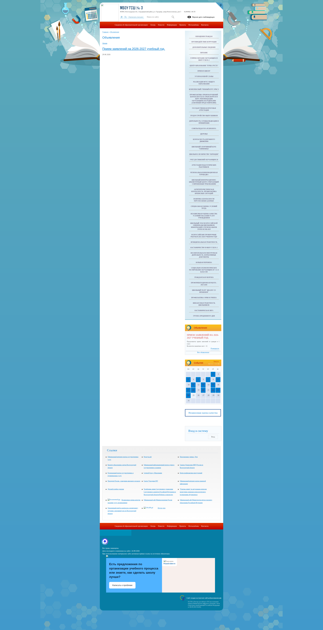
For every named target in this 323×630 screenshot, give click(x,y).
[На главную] (121, 17)
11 (193, 385)
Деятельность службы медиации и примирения (204, 122)
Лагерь (152, 25)
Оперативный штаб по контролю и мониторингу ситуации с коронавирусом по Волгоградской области (123, 510)
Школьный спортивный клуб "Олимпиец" (204, 148)
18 (193, 390)
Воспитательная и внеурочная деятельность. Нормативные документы (204, 255)
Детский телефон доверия (116, 489)
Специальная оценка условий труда (204, 207)
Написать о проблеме (122, 585)
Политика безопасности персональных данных (203, 200)
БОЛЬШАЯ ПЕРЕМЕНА (204, 262)
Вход (213, 437)
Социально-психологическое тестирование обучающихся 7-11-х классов (204, 270)
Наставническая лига (204, 310)
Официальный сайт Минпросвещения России (158, 500)
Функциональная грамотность (204, 242)
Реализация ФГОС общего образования (204, 83)
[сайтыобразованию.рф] (219, 6)
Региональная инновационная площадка (204, 173)
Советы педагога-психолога (204, 128)
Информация (172, 25)
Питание (204, 53)
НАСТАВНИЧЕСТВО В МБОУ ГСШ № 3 (204, 247)
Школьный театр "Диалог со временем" (204, 291)
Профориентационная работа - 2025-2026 (204, 284)
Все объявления (203, 352)
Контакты (204, 25)
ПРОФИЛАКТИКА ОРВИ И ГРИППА (204, 298)
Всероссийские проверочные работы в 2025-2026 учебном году (204, 236)
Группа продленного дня (204, 316)
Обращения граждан (203, 36)
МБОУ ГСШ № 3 (131, 8)
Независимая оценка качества (203, 413)
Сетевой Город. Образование (153, 473)
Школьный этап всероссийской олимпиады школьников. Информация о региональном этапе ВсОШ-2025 (204, 226)
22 (213, 390)
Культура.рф (148, 457)
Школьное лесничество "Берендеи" (204, 154)
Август (216, 361)
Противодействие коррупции (204, 42)
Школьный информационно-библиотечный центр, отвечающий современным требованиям (204, 182)
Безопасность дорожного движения (204, 140)
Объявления (114, 32)
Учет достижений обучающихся (204, 160)
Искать (173, 17)
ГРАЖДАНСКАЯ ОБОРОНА (204, 277)
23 (218, 390)
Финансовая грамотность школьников (204, 304)
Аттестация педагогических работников (204, 166)
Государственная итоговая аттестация (204, 109)
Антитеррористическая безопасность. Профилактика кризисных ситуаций (204, 191)
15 (213, 385)
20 (203, 390)
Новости (161, 25)
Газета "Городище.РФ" (151, 481)
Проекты (182, 25)
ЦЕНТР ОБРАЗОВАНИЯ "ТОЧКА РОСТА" (204, 65)
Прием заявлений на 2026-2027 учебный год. (133, 48)
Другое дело (161, 508)
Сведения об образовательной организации (131, 25)
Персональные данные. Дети (189, 457)
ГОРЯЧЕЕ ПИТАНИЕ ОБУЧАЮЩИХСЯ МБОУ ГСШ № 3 (204, 59)
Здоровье (204, 134)
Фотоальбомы (193, 25)
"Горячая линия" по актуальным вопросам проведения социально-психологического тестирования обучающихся (193, 492)
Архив (104, 43)
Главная (105, 32)
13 (203, 385)
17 (188, 390)
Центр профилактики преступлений (191, 473)
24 (188, 395)
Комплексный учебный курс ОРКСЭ (204, 89)
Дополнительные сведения (203, 47)
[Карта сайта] (125, 17)
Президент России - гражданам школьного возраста (124, 481)
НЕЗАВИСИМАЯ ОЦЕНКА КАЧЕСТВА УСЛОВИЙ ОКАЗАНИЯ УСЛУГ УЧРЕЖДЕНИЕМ (204, 216)
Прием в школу (203, 71)
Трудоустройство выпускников (204, 116)
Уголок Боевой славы (204, 76)
